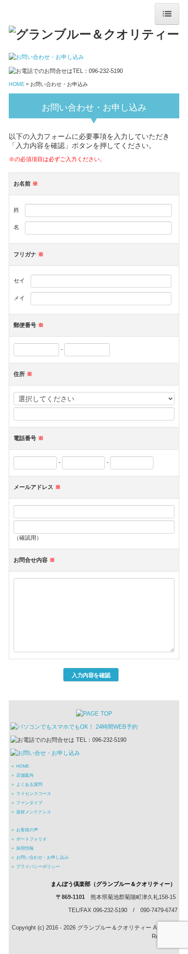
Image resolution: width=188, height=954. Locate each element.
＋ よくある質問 (26, 784)
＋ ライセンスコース (30, 793)
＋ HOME (19, 766)
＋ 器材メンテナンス (30, 811)
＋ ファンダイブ (26, 802)
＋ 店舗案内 (22, 775)
